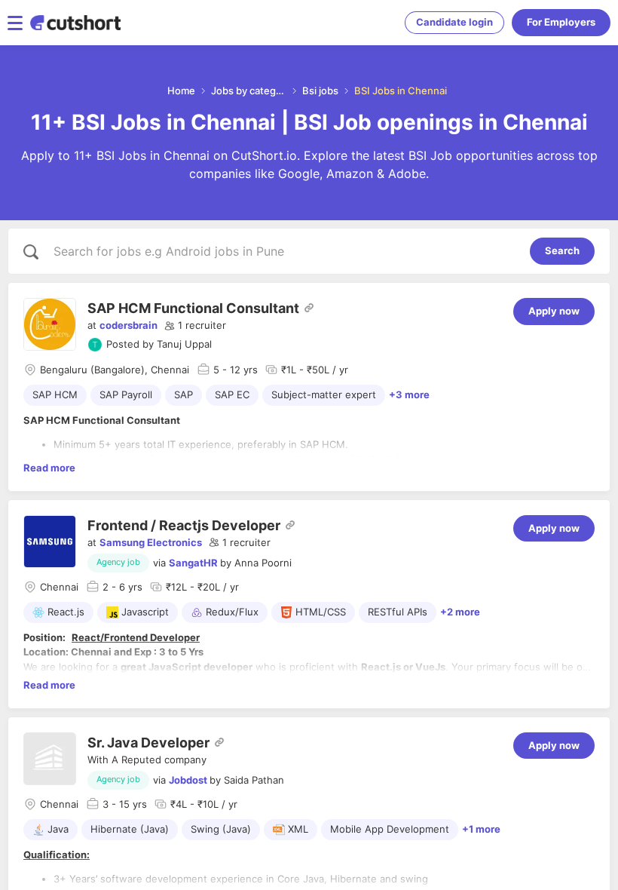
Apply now (554, 311)
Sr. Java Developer (148, 742)
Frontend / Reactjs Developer (183, 525)
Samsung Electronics (150, 542)
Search (562, 250)
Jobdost (188, 780)
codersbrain (128, 325)
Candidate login (454, 22)
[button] (195, 325)
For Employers (561, 22)
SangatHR (193, 563)
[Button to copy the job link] (309, 308)
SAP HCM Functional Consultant (193, 308)
